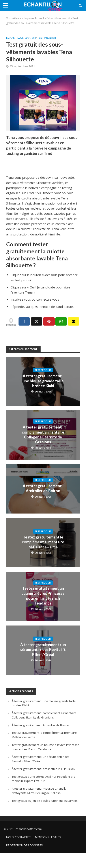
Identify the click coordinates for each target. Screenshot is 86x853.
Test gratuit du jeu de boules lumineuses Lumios (45, 801)
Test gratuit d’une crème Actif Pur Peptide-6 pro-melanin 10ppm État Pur (44, 779)
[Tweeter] (36, 321)
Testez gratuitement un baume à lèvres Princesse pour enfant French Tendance (43, 595)
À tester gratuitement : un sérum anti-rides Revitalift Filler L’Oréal (43, 649)
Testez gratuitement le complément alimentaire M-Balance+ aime (43, 542)
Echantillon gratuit (58, 18)
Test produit (46, 38)
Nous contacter (18, 837)
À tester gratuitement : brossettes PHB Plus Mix (43, 769)
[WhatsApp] (61, 321)
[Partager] (24, 321)
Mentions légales (48, 837)
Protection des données (24, 845)
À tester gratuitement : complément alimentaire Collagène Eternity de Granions (43, 434)
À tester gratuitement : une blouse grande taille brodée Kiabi (43, 380)
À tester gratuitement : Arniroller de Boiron (43, 488)
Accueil (39, 18)
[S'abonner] (73, 321)
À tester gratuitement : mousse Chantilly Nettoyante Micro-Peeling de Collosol (39, 791)
